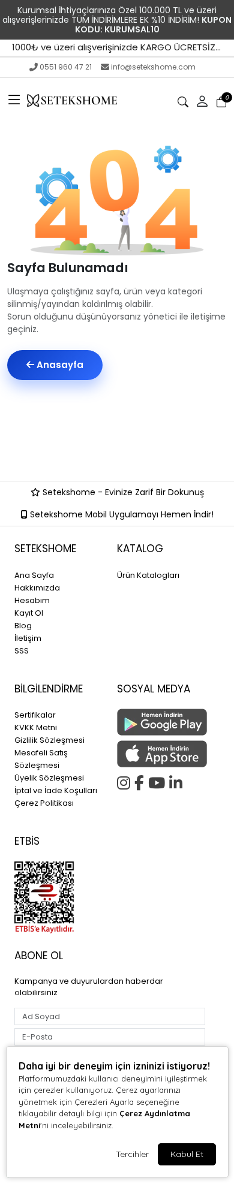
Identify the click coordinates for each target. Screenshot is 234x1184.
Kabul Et (186, 1154)
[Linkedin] (178, 781)
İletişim (27, 638)
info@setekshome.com (153, 67)
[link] (117, 19)
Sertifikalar (35, 715)
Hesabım (32, 600)
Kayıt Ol (28, 613)
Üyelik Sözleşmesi (49, 778)
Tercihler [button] (132, 1154)
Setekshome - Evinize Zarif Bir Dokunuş (122, 492)
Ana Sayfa (34, 575)
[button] (14, 100)
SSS (21, 650)
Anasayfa (58, 364)
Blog (23, 625)
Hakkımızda (37, 587)
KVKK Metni (35, 727)
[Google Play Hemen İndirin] (161, 722)
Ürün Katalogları (148, 575)
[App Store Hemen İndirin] (161, 753)
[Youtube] (158, 781)
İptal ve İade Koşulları (55, 790)
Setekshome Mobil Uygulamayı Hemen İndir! (121, 514)
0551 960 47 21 (66, 67)
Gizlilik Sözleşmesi (49, 740)
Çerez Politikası (44, 803)
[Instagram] (125, 781)
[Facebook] (141, 781)
